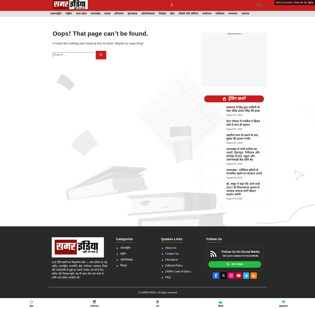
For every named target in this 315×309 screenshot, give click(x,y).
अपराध (245, 13)
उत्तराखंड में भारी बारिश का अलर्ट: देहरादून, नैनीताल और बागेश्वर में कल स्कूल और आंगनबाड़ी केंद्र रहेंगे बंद (243, 154)
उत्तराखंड (95, 13)
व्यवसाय (232, 13)
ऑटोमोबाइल (148, 13)
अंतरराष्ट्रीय (56, 13)
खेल (172, 13)
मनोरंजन (206, 13)
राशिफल (219, 13)
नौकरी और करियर (188, 13)
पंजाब (107, 13)
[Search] (101, 55)
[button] (259, 5)
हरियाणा (119, 13)
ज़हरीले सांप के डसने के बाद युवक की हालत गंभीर (242, 137)
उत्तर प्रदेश (81, 13)
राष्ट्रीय (69, 13)
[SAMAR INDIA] (70, 5)
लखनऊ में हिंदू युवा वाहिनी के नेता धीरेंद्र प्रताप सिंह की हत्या (243, 109)
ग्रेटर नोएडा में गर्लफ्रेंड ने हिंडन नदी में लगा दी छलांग (243, 123)
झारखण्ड (132, 13)
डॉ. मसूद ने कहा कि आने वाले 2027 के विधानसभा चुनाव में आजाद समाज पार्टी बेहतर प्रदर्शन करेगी (243, 189)
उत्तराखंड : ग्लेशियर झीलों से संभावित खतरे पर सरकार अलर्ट (244, 172)
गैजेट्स (162, 13)
